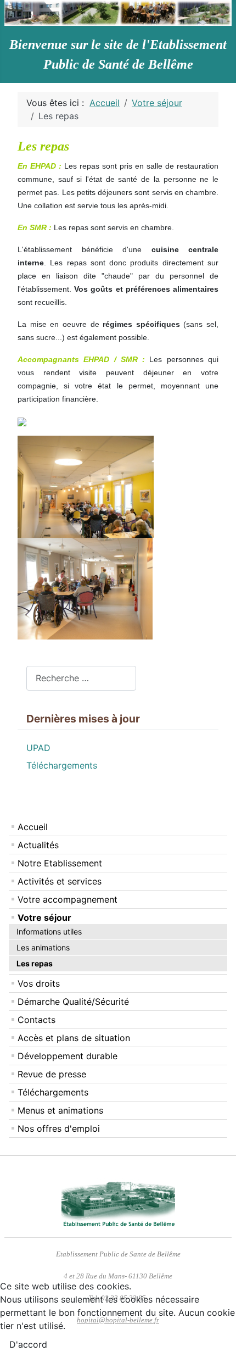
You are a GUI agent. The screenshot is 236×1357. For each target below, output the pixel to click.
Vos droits (39, 983)
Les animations (43, 947)
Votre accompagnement (67, 899)
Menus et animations (60, 1110)
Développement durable (67, 1055)
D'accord (28, 1344)
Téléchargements (53, 1092)
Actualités (38, 844)
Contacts (36, 1019)
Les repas (34, 963)
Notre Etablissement (60, 863)
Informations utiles (49, 931)
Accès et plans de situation (74, 1037)
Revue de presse (52, 1074)
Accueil (33, 826)
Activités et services (60, 881)
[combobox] (81, 678)
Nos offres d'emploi (59, 1128)
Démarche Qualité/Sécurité (73, 1001)
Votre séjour (44, 917)
